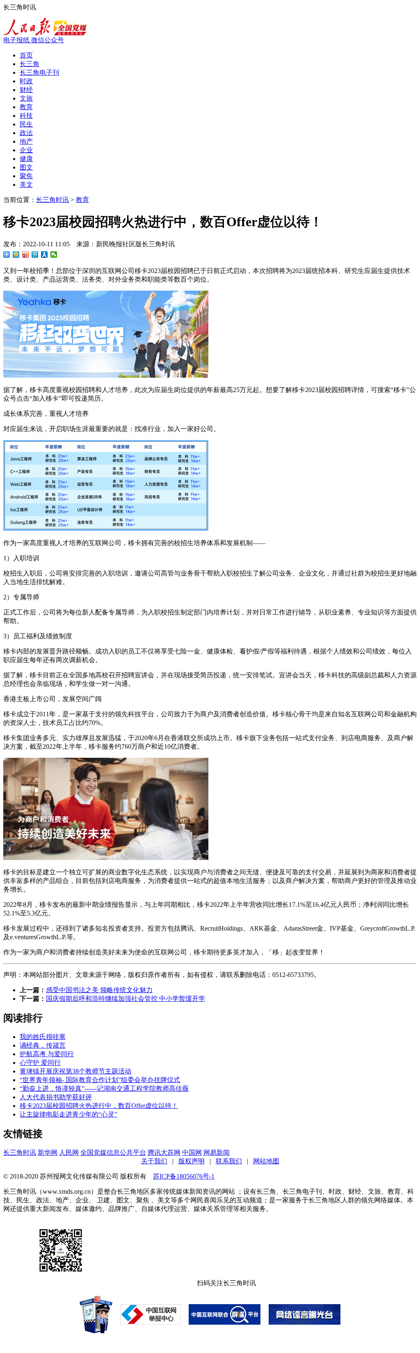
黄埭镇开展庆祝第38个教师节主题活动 (75, 1071)
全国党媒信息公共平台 (113, 1152)
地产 (26, 141)
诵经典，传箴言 (43, 1045)
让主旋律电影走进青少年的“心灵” (68, 1114)
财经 (26, 89)
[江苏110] (96, 1331)
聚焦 (26, 175)
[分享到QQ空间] (16, 254)
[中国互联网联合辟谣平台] (224, 1322)
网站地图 (266, 1161)
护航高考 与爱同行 (47, 1053)
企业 (26, 150)
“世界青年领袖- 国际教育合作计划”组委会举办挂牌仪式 (100, 1079)
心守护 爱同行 (40, 1062)
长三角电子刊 (39, 72)
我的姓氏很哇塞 (43, 1036)
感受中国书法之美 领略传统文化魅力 (99, 989)
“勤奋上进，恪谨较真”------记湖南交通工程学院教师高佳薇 (104, 1088)
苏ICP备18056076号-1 (184, 1176)
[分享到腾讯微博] (35, 254)
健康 (26, 158)
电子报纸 (17, 40)
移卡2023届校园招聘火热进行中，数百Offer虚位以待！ (99, 1105)
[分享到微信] (53, 254)
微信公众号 (47, 40)
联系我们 (229, 1161)
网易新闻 (216, 1152)
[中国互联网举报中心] (150, 1322)
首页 (26, 55)
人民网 (69, 1152)
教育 (26, 106)
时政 (26, 81)
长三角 (29, 63)
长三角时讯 (52, 199)
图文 (26, 167)
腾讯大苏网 (164, 1152)
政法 (26, 132)
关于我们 (154, 1161)
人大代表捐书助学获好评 (56, 1097)
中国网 (192, 1152)
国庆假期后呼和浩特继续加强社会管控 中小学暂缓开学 (125, 998)
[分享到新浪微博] (25, 254)
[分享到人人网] (44, 254)
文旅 (26, 98)
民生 (26, 124)
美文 (26, 184)
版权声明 (191, 1161)
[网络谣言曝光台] (304, 1322)
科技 (26, 115)
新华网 (47, 1152)
